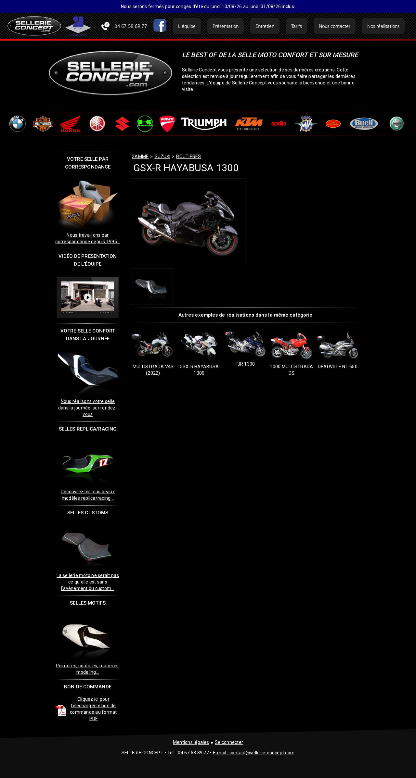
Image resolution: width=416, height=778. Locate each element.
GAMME (140, 156)
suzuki (163, 156)
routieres (188, 156)
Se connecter (229, 742)
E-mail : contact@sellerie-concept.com (253, 752)
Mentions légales (191, 742)
